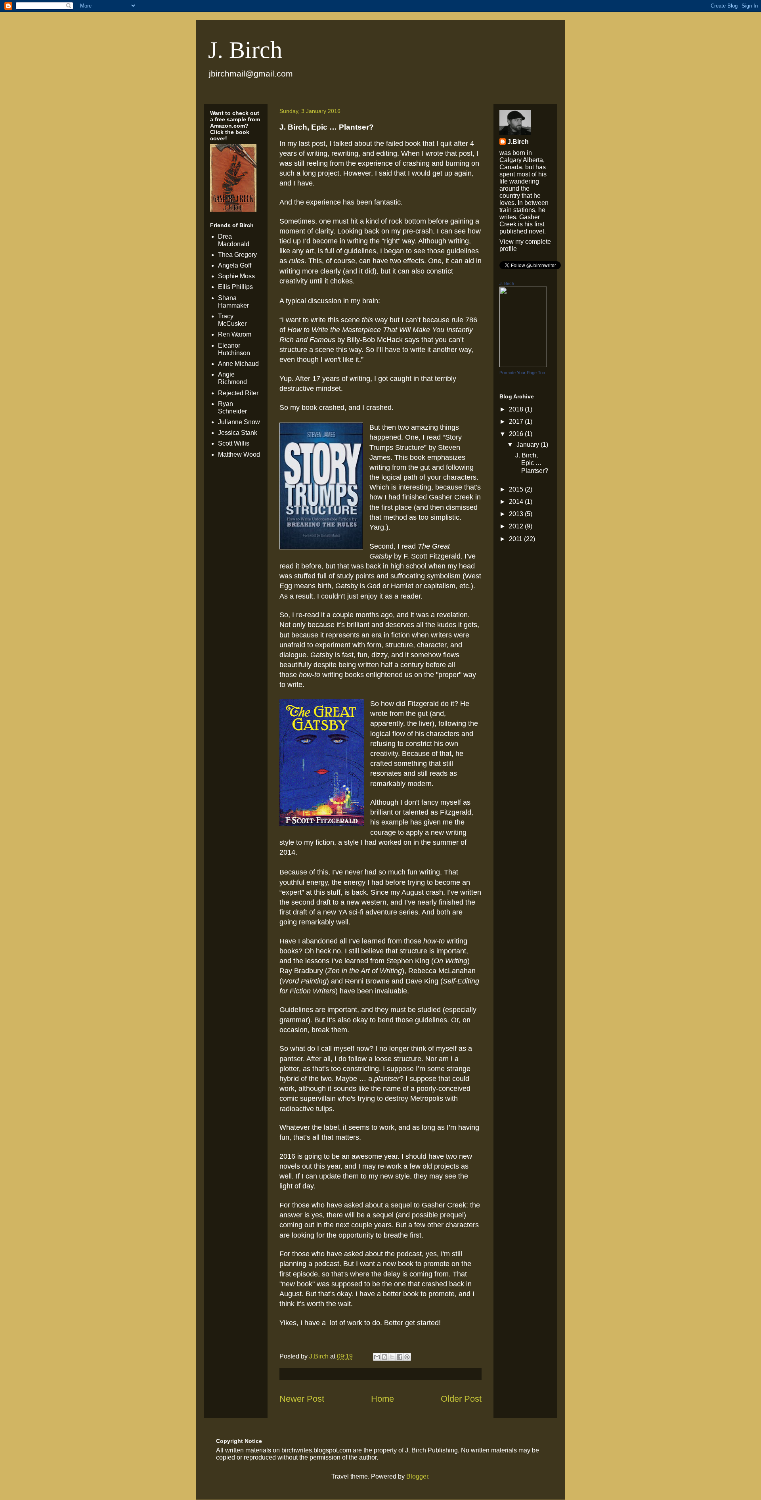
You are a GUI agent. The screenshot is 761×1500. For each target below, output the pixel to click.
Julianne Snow (239, 422)
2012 (517, 526)
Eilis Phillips (235, 286)
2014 (517, 501)
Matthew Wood (239, 454)
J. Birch (245, 50)
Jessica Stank (237, 432)
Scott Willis (233, 443)
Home (382, 1399)
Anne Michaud (238, 363)
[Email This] (377, 1357)
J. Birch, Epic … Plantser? (531, 463)
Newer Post (301, 1399)
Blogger (417, 1476)
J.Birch (518, 141)
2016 (517, 433)
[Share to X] (392, 1357)
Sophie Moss (236, 276)
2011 (516, 539)
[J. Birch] (523, 365)
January (528, 444)
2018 (517, 409)
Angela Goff (234, 265)
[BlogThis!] (384, 1357)
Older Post (461, 1399)
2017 (517, 421)
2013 (517, 514)
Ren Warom (234, 334)
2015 (517, 489)
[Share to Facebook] (399, 1357)
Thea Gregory (237, 254)
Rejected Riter (238, 393)
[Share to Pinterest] (407, 1357)
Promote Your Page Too (522, 372)
